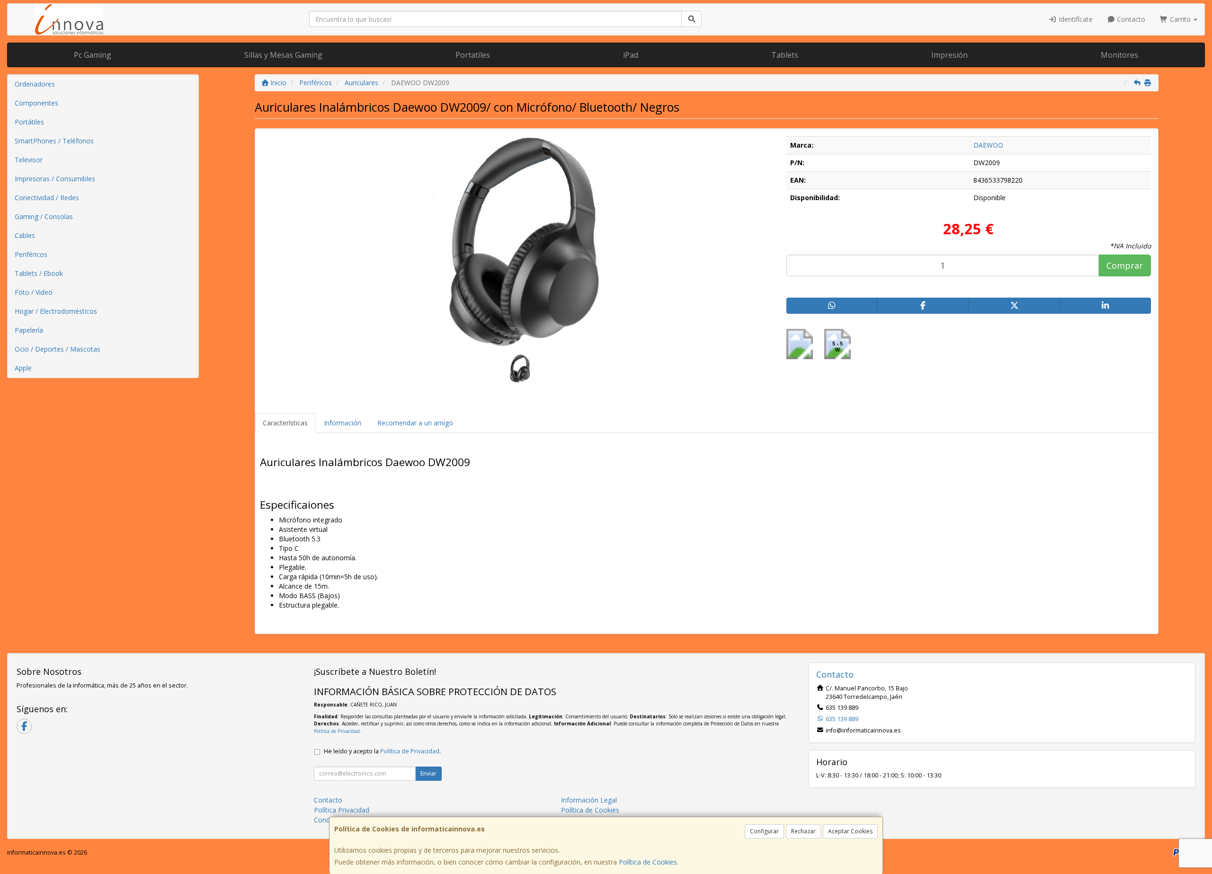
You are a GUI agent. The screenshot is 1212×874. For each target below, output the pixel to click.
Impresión (949, 55)
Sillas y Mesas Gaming (283, 55)
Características (285, 422)
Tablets (784, 55)
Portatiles (472, 55)
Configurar (764, 831)
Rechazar (803, 831)
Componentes (36, 102)
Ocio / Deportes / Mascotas (57, 348)
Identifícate (1075, 19)
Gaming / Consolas (44, 216)
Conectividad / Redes (47, 197)
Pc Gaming (92, 55)
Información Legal (589, 799)
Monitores (1119, 55)
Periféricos (31, 254)
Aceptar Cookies (850, 831)
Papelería (29, 330)
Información (342, 422)
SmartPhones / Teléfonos (54, 140)
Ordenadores (35, 83)
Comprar (1124, 265)
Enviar (428, 773)
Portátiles (29, 121)
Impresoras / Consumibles (55, 178)
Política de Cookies (648, 861)
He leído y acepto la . (382, 751)
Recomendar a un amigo (415, 422)
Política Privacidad (341, 809)
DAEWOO (988, 145)
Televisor (29, 159)
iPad (630, 55)
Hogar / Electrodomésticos (56, 311)
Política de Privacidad (337, 731)
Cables (25, 235)
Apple (23, 367)
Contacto (1130, 19)
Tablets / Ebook (39, 273)
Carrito (1180, 19)
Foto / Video (34, 292)
